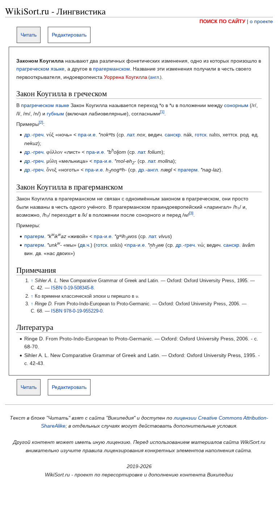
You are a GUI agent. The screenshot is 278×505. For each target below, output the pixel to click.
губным (55, 113)
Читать (29, 35)
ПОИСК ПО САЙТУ (222, 21)
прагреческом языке (40, 69)
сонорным (236, 105)
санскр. (173, 134)
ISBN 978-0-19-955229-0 (76, 311)
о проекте (261, 21)
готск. (201, 134)
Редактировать (69, 35)
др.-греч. (34, 134)
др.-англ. (148, 170)
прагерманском (111, 69)
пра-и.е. (87, 134)
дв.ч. (85, 245)
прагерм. (188, 170)
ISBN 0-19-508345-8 (72, 287)
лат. (131, 134)
